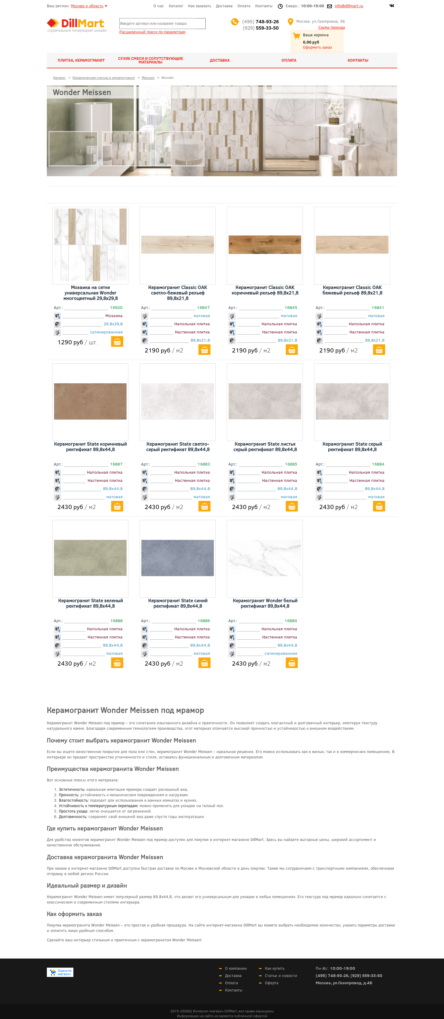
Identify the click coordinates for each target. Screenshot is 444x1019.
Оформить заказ (317, 47)
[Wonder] (73, 180)
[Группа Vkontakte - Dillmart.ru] (391, 6)
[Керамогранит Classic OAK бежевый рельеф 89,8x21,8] (352, 251)
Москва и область (87, 5)
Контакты (263, 5)
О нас (158, 5)
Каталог (176, 5)
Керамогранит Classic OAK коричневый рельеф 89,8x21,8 (265, 290)
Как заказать (199, 5)
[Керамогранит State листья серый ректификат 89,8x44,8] (265, 417)
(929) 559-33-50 (366, 975)
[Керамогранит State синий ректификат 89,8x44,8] (177, 574)
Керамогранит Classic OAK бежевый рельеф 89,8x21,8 (352, 290)
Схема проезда (331, 27)
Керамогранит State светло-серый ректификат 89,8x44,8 (178, 446)
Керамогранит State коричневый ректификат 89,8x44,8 (90, 446)
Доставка (224, 5)
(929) (261, 27)
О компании (236, 968)
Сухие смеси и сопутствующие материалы (150, 60)
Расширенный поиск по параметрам (152, 31)
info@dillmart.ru (349, 5)
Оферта (271, 982)
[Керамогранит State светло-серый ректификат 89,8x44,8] (177, 417)
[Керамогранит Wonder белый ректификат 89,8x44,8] (265, 574)
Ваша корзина (316, 34)
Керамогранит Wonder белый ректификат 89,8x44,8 (265, 603)
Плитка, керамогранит (81, 60)
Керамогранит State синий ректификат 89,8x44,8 (178, 603)
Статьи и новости (281, 975)
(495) (260, 21)
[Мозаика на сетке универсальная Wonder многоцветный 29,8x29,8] (90, 279)
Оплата (243, 5)
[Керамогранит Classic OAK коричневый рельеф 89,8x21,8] (265, 251)
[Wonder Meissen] (222, 131)
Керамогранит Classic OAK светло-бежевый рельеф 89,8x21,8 (177, 292)
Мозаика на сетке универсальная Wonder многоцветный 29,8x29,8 (90, 292)
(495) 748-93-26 (332, 975)
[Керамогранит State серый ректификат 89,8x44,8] (352, 417)
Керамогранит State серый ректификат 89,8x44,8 (352, 446)
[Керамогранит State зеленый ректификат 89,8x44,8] (90, 573)
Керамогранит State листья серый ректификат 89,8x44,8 (265, 446)
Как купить (275, 968)
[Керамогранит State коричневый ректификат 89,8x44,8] (90, 417)
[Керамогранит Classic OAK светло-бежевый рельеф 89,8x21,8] (177, 251)
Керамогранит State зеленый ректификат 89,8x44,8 (90, 603)
